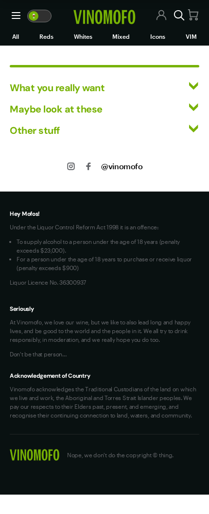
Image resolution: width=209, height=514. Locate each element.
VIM (191, 36)
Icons (157, 36)
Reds (46, 36)
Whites (83, 36)
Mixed (121, 36)
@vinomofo (121, 166)
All (15, 36)
